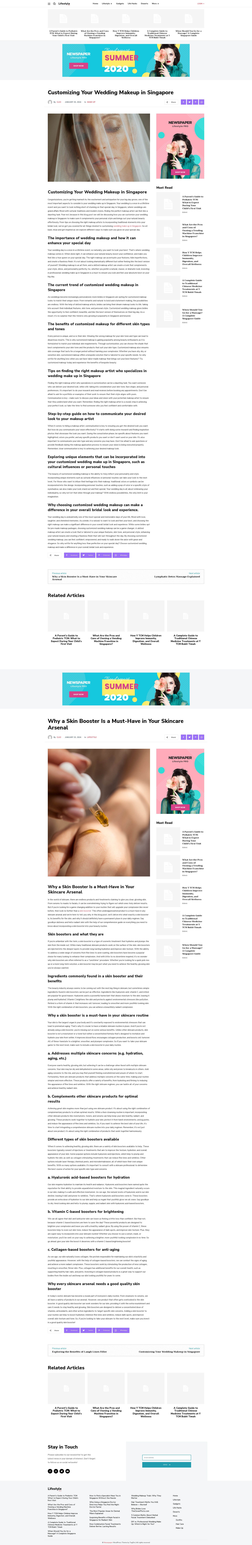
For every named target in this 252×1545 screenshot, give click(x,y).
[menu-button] (49, 3)
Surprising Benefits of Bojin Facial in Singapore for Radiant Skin (105, 1518)
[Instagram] (56, 1471)
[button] (54, 3)
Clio (59, 102)
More (175, 1516)
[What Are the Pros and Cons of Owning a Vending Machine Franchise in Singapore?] (94, 18)
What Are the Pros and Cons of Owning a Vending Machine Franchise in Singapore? (95, 34)
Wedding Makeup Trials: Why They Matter (146, 1496)
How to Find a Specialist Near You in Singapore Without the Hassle (105, 1496)
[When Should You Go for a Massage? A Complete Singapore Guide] (188, 18)
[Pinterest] (195, 102)
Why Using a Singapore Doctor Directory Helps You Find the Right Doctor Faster (104, 1504)
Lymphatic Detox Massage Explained (177, 577)
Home (175, 1495)
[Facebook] (183, 102)
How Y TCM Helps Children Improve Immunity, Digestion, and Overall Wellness (126, 34)
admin (184, 212)
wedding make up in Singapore (127, 226)
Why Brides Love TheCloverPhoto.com (140, 1509)
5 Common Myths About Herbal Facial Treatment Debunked (144, 1516)
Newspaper (108, 1542)
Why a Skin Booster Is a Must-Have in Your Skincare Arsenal (84, 578)
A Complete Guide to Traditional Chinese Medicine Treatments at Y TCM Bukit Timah (157, 34)
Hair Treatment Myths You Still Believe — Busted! (144, 1503)
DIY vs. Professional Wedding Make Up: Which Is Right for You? (146, 1522)
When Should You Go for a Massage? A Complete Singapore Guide (188, 33)
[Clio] (51, 102)
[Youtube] (67, 1471)
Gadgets (176, 1504)
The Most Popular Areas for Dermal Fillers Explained (105, 1512)
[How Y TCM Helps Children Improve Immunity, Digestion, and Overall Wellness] (126, 18)
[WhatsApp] (201, 102)
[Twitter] (189, 102)
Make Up (91, 102)
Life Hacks (177, 1508)
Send (165, 1465)
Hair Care (180, 1524)
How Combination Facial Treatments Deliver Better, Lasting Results (105, 1525)
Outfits (179, 1520)
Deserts (176, 1512)
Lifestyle (176, 1500)
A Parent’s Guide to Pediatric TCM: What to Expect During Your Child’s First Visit (63, 33)
